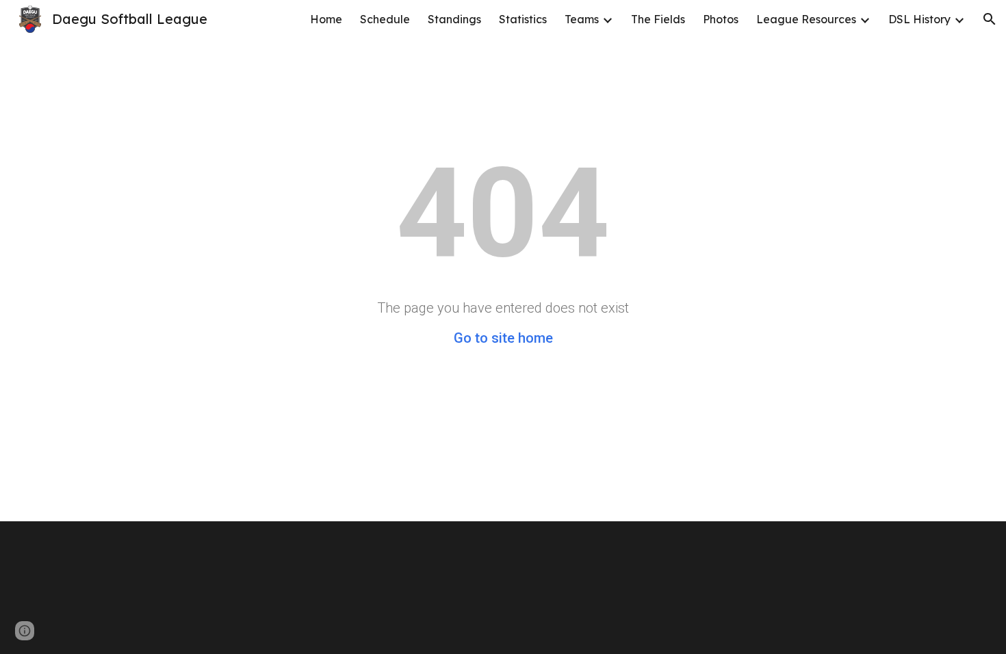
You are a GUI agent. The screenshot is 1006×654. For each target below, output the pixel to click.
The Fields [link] (658, 19)
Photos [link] (720, 19)
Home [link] (326, 19)
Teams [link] (582, 19)
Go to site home (503, 338)
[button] (989, 19)
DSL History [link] (919, 19)
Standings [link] (454, 19)
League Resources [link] (806, 19)
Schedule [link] (385, 19)
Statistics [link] (523, 19)
